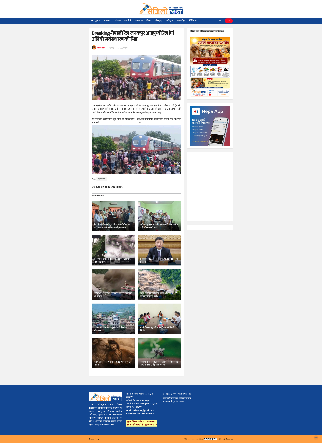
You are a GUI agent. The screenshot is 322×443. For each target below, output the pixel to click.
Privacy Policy (94, 439)
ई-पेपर (229, 20)
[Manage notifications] (316, 437)
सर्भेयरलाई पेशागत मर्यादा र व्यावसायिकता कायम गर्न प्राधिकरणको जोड (159, 226)
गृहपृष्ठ (97, 21)
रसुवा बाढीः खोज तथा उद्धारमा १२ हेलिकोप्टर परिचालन (110, 329)
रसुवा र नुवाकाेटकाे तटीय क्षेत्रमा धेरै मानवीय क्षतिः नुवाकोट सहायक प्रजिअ (158, 294)
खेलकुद (158, 21)
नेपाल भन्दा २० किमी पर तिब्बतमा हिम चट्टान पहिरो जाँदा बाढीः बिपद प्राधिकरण (112, 260)
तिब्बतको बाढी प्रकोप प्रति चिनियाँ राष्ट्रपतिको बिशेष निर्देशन (159, 260)
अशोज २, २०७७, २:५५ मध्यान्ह (118, 48)
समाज (138, 21)
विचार (148, 21)
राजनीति (127, 21)
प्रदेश (116, 21)
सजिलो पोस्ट (101, 48)
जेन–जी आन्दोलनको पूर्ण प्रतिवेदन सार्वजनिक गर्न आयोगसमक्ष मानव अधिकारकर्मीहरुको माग (112, 226)
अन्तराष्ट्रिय (181, 21)
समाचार (107, 21)
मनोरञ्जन (169, 21)
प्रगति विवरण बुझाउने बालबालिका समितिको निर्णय (157, 329)
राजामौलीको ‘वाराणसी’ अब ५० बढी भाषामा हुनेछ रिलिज (112, 363)
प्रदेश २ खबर (102, 179)
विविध (191, 21)
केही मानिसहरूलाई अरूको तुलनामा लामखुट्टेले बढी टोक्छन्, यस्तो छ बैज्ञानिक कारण (159, 363)
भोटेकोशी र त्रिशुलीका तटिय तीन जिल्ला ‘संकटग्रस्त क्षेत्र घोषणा (113, 294)
